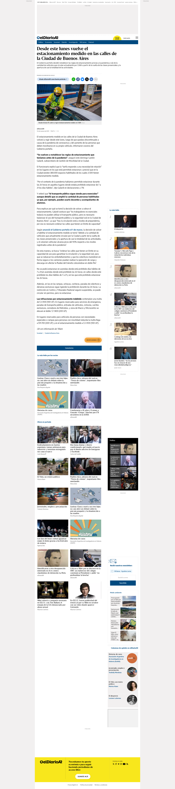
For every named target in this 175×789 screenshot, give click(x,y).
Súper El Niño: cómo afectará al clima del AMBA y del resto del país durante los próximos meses (115, 636)
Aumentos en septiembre (98, 2)
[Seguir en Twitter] (113, 764)
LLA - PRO (114, 2)
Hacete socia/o (117, 38)
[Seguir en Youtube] (124, 764)
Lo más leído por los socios (47, 355)
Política (40, 42)
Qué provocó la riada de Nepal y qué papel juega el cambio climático (115, 613)
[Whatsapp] (73, 79)
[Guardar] (96, 79)
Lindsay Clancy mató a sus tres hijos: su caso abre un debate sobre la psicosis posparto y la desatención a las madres (52, 381)
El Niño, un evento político (48, 477)
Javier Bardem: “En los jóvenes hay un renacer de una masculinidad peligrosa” (125, 363)
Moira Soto (73, 385)
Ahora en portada (44, 422)
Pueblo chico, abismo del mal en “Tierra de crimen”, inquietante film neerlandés (85, 380)
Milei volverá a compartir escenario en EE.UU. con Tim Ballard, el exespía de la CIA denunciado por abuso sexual (52, 603)
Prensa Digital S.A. (73, 785)
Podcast (91, 42)
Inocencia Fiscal (120, 2)
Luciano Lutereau (129, 2)
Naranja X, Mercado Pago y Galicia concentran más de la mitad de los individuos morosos (124, 254)
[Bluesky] (82, 79)
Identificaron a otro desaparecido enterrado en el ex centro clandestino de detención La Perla (51, 570)
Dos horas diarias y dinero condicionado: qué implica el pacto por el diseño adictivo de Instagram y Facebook (85, 448)
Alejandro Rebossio (119, 260)
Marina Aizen (41, 479)
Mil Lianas (83, 42)
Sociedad (57, 42)
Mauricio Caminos (42, 609)
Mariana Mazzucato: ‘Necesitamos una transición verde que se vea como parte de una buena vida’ (115, 624)
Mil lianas (136, 2)
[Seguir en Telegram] (118, 764)
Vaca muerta (107, 2)
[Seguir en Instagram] (121, 764)
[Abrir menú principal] (137, 38)
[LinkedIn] (91, 79)
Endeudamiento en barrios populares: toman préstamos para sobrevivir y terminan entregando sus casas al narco (51, 448)
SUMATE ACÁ (83, 777)
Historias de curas (44, 410)
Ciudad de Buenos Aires (52, 333)
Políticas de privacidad (86, 785)
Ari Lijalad (89, 2)
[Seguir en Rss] (127, 764)
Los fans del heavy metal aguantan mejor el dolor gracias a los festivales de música (52, 540)
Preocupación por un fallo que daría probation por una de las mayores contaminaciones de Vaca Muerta (116, 601)
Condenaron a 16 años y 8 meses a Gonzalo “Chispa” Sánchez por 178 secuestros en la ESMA (84, 412)
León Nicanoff (41, 454)
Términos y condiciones (100, 785)
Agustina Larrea (119, 342)
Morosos (59, 2)
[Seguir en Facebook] (116, 764)
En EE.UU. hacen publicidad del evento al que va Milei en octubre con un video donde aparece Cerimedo (84, 603)
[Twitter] (87, 79)
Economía (48, 42)
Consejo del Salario (72, 2)
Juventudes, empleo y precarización (52, 506)
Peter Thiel (64, 2)
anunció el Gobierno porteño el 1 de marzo (62, 229)
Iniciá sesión (126, 38)
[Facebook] (78, 79)
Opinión (64, 42)
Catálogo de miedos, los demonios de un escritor (123, 338)
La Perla (84, 2)
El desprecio (118, 229)
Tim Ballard (79, 2)
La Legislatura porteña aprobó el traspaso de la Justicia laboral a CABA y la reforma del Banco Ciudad (115, 483)
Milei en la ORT (52, 2)
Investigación (73, 42)
